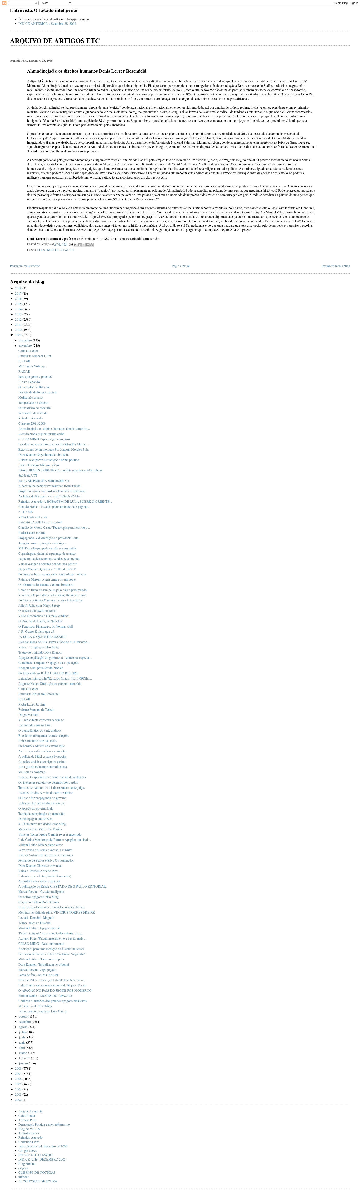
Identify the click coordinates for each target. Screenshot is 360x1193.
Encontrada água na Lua (34, 725)
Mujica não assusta (30, 397)
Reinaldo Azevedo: (31, 418)
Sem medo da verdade (32, 413)
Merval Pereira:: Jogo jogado (37, 969)
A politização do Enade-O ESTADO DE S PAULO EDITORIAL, (62, 886)
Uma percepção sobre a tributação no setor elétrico (51, 907)
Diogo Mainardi (28, 714)
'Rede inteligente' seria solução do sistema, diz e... (51, 933)
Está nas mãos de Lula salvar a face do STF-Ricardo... (54, 642)
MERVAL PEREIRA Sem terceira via (43, 480)
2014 (18, 309)
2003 (18, 1094)
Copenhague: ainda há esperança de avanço (47, 553)
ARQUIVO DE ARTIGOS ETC (55, 40)
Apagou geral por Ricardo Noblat (40, 668)
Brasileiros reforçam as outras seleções (43, 735)
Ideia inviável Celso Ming (35, 1006)
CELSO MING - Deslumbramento (41, 943)
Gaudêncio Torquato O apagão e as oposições (48, 662)
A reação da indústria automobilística (42, 766)
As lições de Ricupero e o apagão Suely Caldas (49, 496)
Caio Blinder (26, 1115)
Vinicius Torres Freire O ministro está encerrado (49, 834)
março (23, 1052)
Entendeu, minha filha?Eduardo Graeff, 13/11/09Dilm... (55, 678)
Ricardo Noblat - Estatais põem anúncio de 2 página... (53, 506)
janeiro (24, 1063)
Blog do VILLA (29, 1128)
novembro (26, 345)
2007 (18, 1073)
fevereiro (25, 1058)
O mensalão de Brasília (33, 387)
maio (22, 1042)
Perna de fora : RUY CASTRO (38, 974)
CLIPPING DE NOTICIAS (37, 1172)
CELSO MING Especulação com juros (44, 439)
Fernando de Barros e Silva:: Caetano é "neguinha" (52, 954)
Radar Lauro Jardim (31, 532)
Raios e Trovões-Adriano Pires (38, 870)
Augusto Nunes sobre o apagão (39, 881)
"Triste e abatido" (29, 381)
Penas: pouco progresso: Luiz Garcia (42, 1011)
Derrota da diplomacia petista (37, 392)
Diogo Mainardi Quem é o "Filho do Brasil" (47, 569)
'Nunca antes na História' (34, 922)
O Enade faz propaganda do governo (42, 798)
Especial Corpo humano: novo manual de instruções (52, 777)
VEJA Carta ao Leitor (32, 517)
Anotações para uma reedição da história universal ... (52, 948)
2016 (18, 298)
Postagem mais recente (25, 266)
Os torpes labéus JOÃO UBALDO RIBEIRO (48, 673)
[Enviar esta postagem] (71, 244)
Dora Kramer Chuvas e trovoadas (40, 865)
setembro (25, 1021)
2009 (18, 335)
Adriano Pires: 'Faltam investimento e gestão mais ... (52, 938)
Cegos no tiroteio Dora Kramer (38, 902)
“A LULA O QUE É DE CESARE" (42, 636)
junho (23, 1037)
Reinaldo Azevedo (30, 1137)
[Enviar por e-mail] (76, 245)
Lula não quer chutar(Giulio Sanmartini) (44, 876)
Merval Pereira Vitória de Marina (40, 829)
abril (22, 1047)
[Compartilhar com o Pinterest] (91, 245)
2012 (18, 319)
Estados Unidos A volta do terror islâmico (45, 792)
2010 (18, 329)
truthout (23, 1176)
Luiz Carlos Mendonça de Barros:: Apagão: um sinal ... (54, 839)
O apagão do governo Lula (35, 808)
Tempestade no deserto (33, 402)
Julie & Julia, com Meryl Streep (39, 605)
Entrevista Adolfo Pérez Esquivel (40, 522)
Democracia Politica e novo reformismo (44, 1124)
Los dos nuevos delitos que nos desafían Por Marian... (53, 444)
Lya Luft (24, 361)
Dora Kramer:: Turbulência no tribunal (43, 964)
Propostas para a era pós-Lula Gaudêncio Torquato (51, 491)
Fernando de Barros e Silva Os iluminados (46, 860)
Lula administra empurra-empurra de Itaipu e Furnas (52, 985)
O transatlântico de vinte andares (39, 730)
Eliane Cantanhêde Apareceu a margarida (45, 855)
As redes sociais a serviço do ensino (41, 761)
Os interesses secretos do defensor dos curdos (48, 782)
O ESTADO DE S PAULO (56, 250)
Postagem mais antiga (336, 266)
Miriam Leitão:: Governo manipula (41, 959)
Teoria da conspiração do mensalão (41, 813)
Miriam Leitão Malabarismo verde (40, 844)
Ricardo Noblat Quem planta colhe (41, 434)
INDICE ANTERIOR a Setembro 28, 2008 (47, 23)
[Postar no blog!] (80, 245)
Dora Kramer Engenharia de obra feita (43, 454)
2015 (18, 303)
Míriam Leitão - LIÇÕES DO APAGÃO (45, 995)
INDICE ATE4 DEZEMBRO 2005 (42, 1159)
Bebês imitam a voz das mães (37, 740)
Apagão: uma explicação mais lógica (42, 543)
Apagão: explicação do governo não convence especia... (54, 657)
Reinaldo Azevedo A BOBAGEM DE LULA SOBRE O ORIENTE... (65, 501)
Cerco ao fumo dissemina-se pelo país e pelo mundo (52, 590)
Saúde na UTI (27, 475)
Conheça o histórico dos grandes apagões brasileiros (52, 1000)
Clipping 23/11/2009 (32, 423)
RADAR (24, 371)
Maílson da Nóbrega (31, 366)
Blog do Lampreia (30, 1111)
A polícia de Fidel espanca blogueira (42, 756)
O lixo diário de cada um (34, 408)
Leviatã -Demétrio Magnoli (36, 917)
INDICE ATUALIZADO (35, 1155)
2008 (18, 1068)
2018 (18, 288)
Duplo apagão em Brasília (35, 818)
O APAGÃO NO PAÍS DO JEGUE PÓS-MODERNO (55, 990)
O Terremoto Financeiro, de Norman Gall (45, 626)
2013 (18, 314)
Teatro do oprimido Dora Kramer (40, 652)
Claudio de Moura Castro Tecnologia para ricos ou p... (54, 527)
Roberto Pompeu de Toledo (36, 709)
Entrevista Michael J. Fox (35, 355)
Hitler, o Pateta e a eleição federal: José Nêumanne (51, 980)
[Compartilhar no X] (83, 245)
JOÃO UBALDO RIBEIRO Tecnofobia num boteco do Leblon (60, 470)
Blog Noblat (26, 1163)
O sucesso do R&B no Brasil (37, 610)
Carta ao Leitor (28, 350)
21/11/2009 (25, 512)
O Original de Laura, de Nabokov (40, 621)
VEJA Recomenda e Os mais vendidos (43, 616)
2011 (18, 324)
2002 (18, 1099)
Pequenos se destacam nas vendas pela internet (48, 558)
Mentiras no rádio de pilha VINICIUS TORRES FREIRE (56, 912)
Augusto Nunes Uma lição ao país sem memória (49, 683)
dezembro (26, 340)
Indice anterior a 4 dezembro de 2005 (42, 1146)
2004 (18, 1089)
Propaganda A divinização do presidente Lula (48, 538)
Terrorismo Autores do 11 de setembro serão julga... (52, 787)
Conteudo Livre (28, 1142)
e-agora (23, 1168)
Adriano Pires (27, 1120)
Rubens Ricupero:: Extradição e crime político (48, 460)
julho (22, 1032)
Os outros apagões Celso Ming (38, 896)
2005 (18, 1084)
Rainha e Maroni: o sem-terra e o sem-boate (47, 579)
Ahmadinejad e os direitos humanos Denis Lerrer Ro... (54, 428)
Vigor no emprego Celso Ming (38, 647)
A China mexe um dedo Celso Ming (42, 824)
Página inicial (181, 266)
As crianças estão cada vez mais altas (42, 751)
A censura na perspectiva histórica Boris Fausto (49, 486)
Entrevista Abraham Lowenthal (38, 694)
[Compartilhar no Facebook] (87, 245)
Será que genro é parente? (35, 376)
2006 (18, 1078)
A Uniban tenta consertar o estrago (41, 720)
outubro (24, 1016)
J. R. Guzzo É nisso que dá (36, 631)
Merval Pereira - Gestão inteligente (41, 891)
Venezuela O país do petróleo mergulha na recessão (52, 595)
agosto (23, 1026)
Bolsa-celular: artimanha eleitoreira (41, 803)
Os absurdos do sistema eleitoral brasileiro (45, 584)
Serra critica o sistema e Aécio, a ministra (45, 850)
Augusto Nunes (28, 1133)
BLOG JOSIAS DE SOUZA (37, 1181)
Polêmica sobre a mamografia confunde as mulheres (52, 574)
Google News (27, 1150)
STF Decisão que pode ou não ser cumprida (47, 548)
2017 (18, 293)
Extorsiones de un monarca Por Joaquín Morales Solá (53, 449)
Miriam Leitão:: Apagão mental (39, 928)
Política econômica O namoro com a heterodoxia (50, 600)
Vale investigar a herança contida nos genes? (47, 564)
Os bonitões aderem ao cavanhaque (41, 746)
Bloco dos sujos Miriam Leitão (38, 465)
